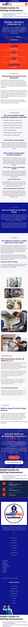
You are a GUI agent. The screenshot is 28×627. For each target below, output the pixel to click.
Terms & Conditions (14, 579)
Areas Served (8, 37)
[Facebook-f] (14, 532)
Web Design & (21, 578)
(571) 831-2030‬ (12, 495)
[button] (26, 4)
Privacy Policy (23, 579)
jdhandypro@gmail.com (14, 490)
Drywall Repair (14, 40)
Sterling (18, 37)
